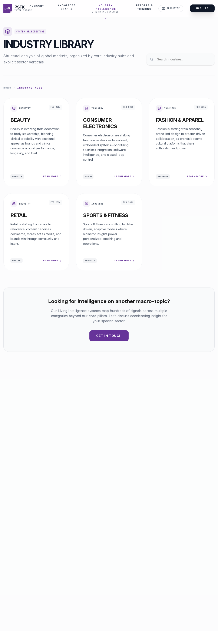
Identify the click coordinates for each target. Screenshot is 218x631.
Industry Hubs (30, 87)
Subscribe (173, 8)
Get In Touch (109, 336)
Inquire (202, 8)
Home (7, 87)
